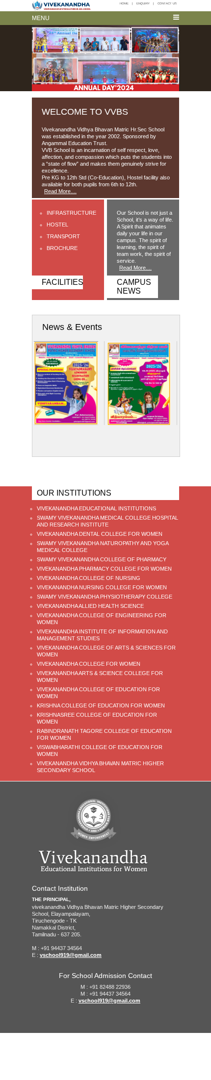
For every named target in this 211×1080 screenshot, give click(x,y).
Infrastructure (71, 213)
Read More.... (60, 191)
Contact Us (167, 3)
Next (168, 440)
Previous (154, 440)
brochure (62, 248)
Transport (63, 236)
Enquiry (143, 3)
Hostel (57, 224)
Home (124, 3)
